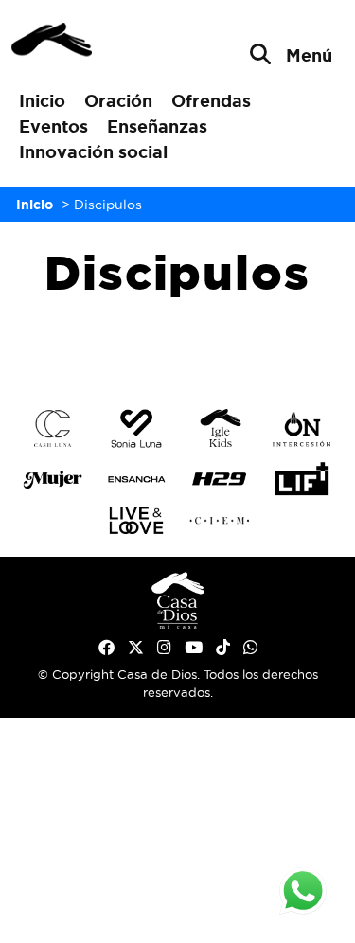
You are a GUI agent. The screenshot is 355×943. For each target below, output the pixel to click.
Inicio (42, 100)
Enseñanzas (157, 125)
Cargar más (177, 344)
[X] (136, 647)
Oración (118, 100)
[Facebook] (106, 647)
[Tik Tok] (223, 647)
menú (309, 54)
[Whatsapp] (250, 647)
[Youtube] (193, 647)
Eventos (53, 125)
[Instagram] (164, 647)
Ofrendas (211, 100)
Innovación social (93, 151)
